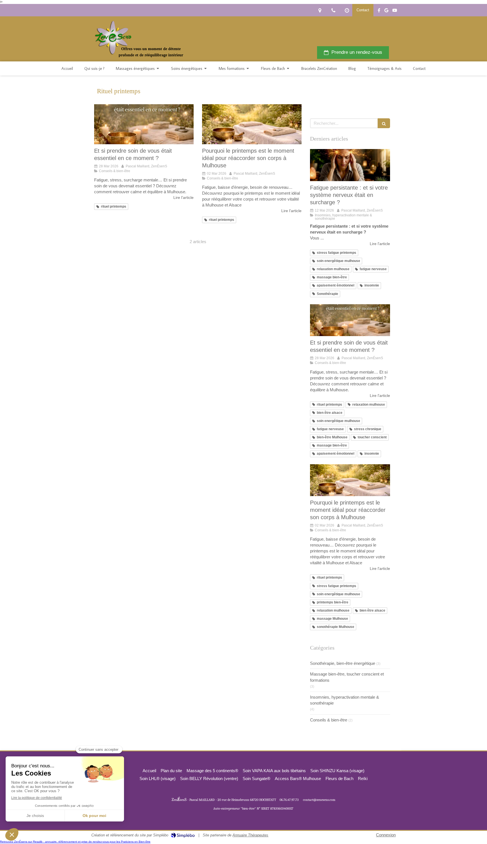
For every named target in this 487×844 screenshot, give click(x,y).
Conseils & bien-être (328, 720)
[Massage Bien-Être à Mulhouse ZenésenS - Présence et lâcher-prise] (112, 38)
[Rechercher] (384, 123)
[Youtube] (394, 11)
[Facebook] (379, 11)
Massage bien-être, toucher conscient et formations (347, 677)
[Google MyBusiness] (386, 11)
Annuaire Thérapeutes (250, 835)
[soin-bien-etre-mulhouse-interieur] (252, 124)
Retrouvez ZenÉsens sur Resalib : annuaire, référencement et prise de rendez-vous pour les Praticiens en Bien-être (75, 841)
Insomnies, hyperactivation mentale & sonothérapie (344, 700)
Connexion (386, 834)
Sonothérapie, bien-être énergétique (342, 663)
